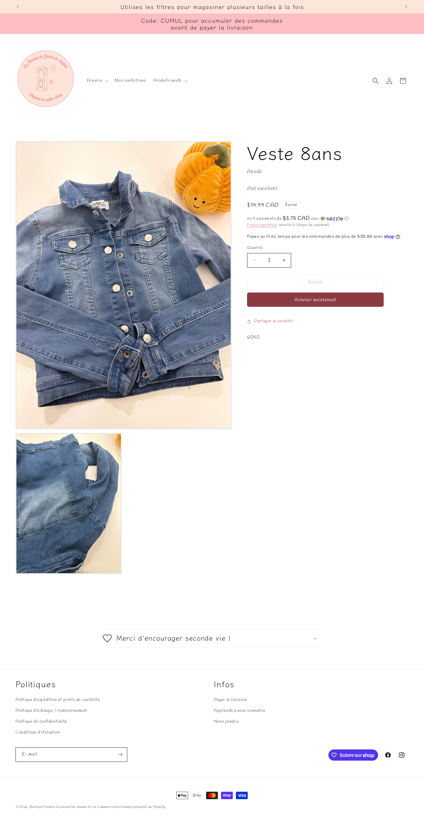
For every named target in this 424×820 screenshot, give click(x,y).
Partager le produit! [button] (273, 321)
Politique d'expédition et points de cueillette (58, 700)
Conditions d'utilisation (38, 732)
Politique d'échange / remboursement (51, 710)
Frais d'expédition (262, 225)
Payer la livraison (230, 700)
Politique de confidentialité (41, 722)
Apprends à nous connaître (240, 710)
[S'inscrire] (120, 754)
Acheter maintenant (315, 300)
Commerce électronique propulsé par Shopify (131, 807)
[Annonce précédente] (18, 6)
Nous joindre (226, 722)
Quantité (255, 248)
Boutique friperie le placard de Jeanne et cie (63, 807)
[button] (97, 80)
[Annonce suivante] (406, 6)
